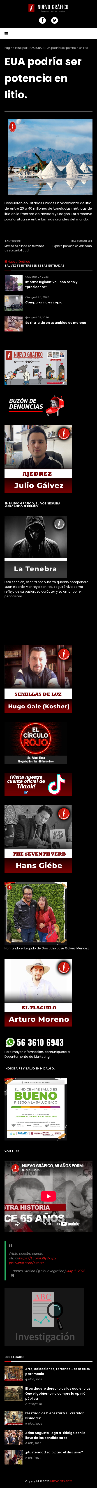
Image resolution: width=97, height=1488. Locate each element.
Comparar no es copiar (44, 302)
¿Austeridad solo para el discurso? (54, 1452)
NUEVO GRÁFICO (61, 1481)
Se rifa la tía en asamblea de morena (55, 322)
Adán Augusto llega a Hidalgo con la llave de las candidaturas (55, 1435)
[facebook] (42, 20)
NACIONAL (36, 48)
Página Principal (16, 48)
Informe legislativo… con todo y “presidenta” (51, 284)
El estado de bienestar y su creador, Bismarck (55, 1415)
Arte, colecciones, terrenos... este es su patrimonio (57, 1371)
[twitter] (54, 20)
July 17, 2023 (76, 1271)
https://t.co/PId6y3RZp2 (37, 1258)
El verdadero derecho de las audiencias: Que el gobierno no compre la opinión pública (58, 1393)
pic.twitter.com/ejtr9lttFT (28, 1263)
